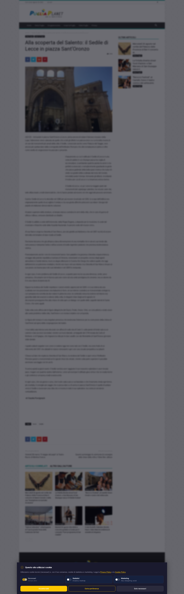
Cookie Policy (120, 572)
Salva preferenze (92, 589)
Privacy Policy (105, 572)
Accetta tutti (44, 589)
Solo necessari (140, 589)
